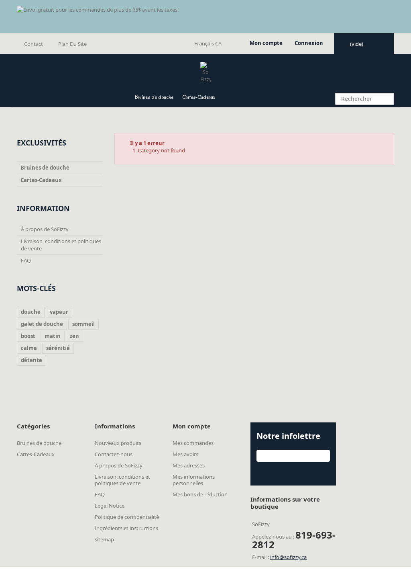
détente (31, 360)
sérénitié (58, 348)
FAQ (26, 260)
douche (31, 312)
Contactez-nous (113, 454)
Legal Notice (109, 505)
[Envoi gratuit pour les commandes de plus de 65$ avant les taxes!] (205, 16)
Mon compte (266, 43)
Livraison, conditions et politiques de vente (122, 479)
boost (28, 336)
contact (33, 43)
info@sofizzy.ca (288, 557)
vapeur (59, 312)
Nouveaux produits (118, 443)
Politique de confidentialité (127, 517)
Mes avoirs (185, 454)
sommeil (83, 324)
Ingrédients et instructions (126, 528)
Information (43, 208)
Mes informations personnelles (194, 479)
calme (29, 348)
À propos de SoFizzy (45, 229)
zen (74, 336)
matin (53, 336)
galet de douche (42, 324)
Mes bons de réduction (200, 494)
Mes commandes (193, 443)
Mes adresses (189, 465)
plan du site (72, 43)
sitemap (104, 539)
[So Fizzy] (205, 72)
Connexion (309, 43)
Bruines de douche (154, 97)
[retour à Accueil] (21, 118)
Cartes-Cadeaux (198, 97)
